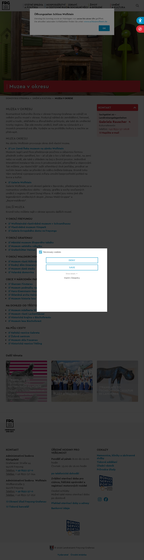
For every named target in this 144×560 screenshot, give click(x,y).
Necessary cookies (52, 252)
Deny (72, 260)
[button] (140, 20)
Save (72, 267)
